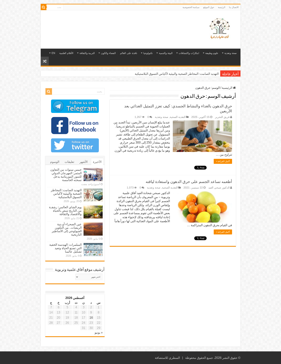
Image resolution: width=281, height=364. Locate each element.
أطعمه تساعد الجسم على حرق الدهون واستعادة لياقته (189, 182)
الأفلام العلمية (66, 53)
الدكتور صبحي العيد (219, 187)
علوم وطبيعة (211, 53)
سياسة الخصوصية (191, 7)
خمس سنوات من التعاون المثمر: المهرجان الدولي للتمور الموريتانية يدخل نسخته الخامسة (66, 175)
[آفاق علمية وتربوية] (220, 28)
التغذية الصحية (178, 117)
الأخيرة (97, 161)
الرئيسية (227, 87)
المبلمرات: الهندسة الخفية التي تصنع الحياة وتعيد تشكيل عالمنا (65, 248)
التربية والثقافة (87, 53)
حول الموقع (208, 7)
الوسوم (54, 161)
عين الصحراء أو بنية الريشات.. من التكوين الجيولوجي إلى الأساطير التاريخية (67, 229)
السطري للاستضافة (167, 357)
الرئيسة (221, 7)
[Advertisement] (113, 22)
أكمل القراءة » (223, 161)
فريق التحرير (222, 117)
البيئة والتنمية (166, 53)
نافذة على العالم (128, 53)
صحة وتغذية (230, 53)
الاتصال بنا (234, 7)
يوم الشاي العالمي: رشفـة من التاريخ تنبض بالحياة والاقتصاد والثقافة (65, 211)
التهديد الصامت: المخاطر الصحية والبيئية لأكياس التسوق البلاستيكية (177, 73)
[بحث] (43, 7)
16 (91, 317)
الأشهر (84, 161)
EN (53, 53)
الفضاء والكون (108, 53)
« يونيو (99, 332)
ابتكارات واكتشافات (189, 53)
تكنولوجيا (148, 53)
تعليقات (69, 161)
